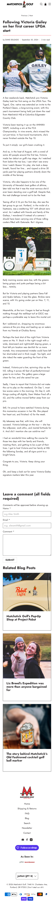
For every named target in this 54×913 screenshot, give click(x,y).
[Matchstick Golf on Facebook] (27, 840)
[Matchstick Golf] (20, 4)
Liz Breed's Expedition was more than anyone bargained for (26, 686)
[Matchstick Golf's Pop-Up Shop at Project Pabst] (27, 592)
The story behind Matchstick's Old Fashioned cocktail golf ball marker (26, 757)
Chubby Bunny (28, 330)
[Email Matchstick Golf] (22, 840)
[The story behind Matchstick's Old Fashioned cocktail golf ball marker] (27, 726)
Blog (27, 818)
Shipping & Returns (27, 808)
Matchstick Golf (20, 884)
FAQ (27, 813)
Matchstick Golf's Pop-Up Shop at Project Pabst (23, 618)
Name (7, 508)
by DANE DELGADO (11, 39)
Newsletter (27, 828)
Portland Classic (10, 108)
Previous (24, 15)
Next (31, 15)
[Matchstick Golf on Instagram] (31, 840)
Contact (27, 833)
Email (6, 520)
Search (27, 823)
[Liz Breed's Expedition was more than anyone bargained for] (27, 656)
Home (27, 803)
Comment (8, 531)
